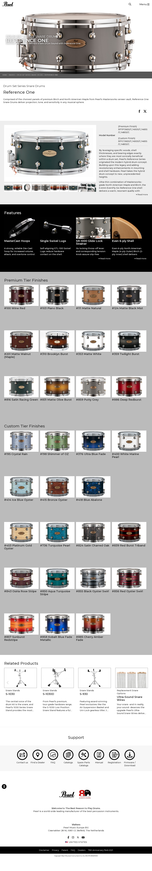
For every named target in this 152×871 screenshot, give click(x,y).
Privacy (55, 850)
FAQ (53, 762)
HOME (4, 75)
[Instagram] (73, 837)
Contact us (22, 762)
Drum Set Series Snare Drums (30, 75)
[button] (21, 227)
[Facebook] (68, 837)
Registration (114, 762)
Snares (12, 75)
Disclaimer (44, 850)
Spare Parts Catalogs (83, 764)
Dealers (81, 850)
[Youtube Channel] (83, 837)
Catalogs (68, 762)
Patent (65, 850)
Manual (99, 762)
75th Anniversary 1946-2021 (100, 850)
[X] (78, 837)
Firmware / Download (130, 764)
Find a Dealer (38, 762)
